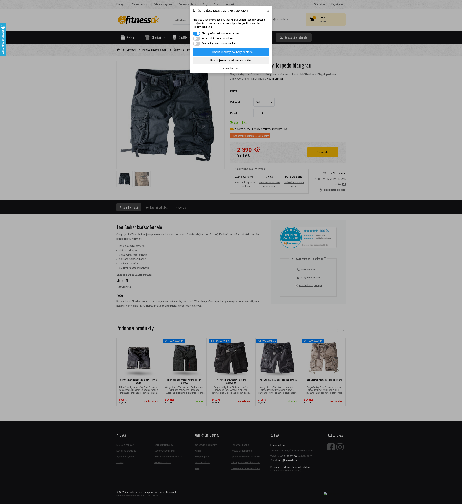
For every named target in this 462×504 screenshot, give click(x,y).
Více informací (231, 68)
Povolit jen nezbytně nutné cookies (231, 60)
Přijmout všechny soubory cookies (231, 52)
